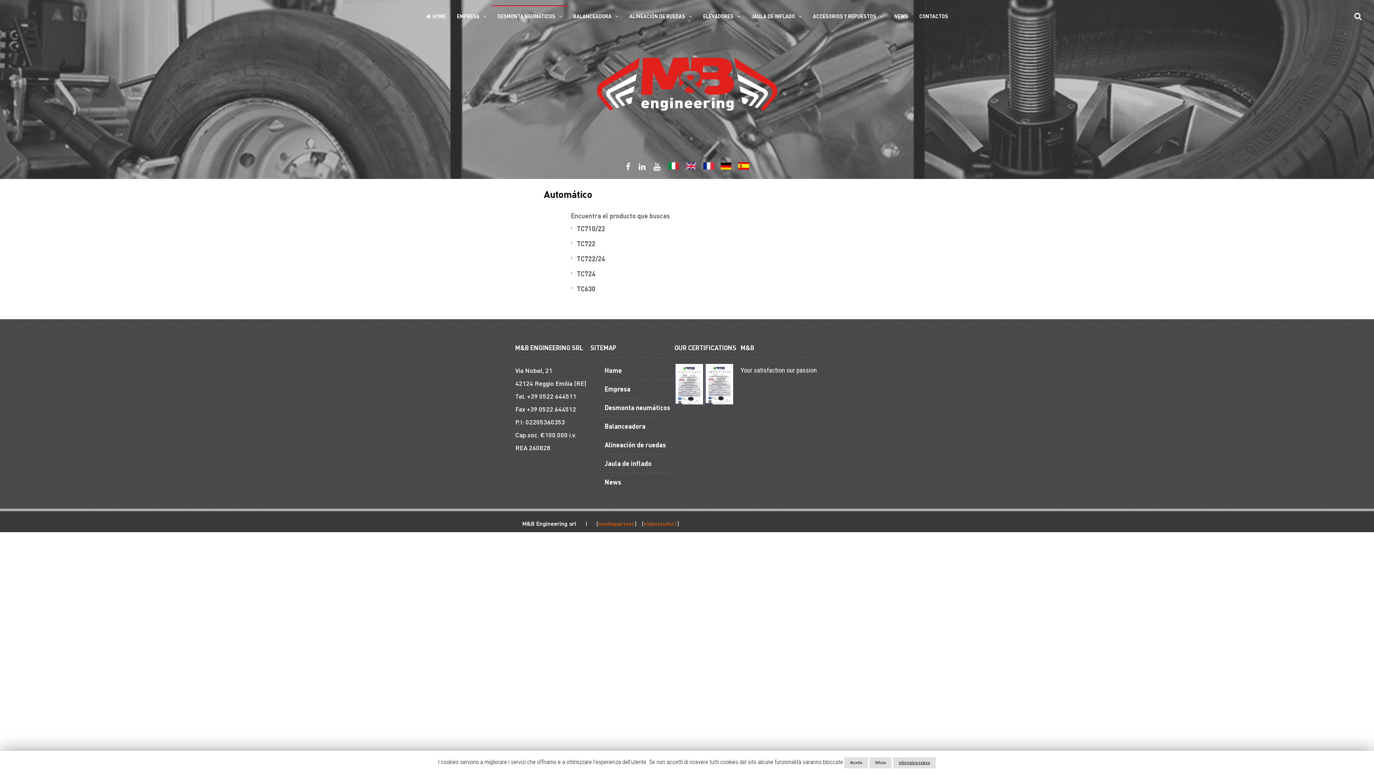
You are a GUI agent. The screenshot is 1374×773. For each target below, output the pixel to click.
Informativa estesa (914, 762)
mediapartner (616, 523)
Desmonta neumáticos (526, 16)
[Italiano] (673, 168)
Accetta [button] (856, 762)
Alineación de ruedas (657, 16)
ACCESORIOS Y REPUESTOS (844, 16)
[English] (691, 168)
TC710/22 (591, 228)
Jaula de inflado (773, 16)
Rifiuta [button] (880, 762)
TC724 (586, 273)
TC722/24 (591, 258)
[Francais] (708, 168)
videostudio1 (660, 523)
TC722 (586, 243)
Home (439, 16)
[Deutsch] (726, 168)
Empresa (468, 16)
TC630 (586, 289)
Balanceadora (592, 16)
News (901, 16)
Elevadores (718, 16)
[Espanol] (743, 168)
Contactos (933, 16)
